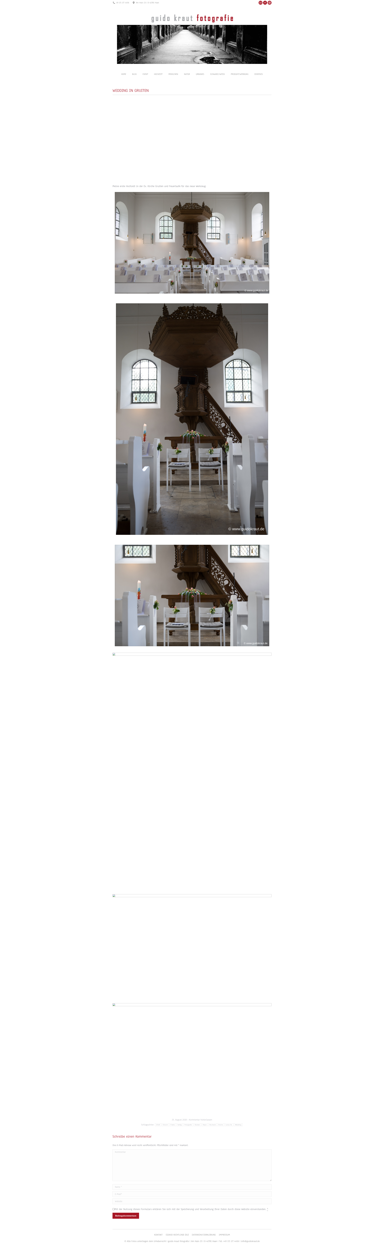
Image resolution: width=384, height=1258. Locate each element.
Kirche (220, 1125)
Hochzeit (212, 1125)
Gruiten (197, 1125)
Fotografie (188, 1125)
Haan (205, 1125)
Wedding (238, 1125)
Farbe (173, 1125)
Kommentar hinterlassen (200, 1119)
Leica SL (229, 1125)
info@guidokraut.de (250, 1241)
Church (165, 1125)
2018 (158, 1125)
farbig (180, 1125)
